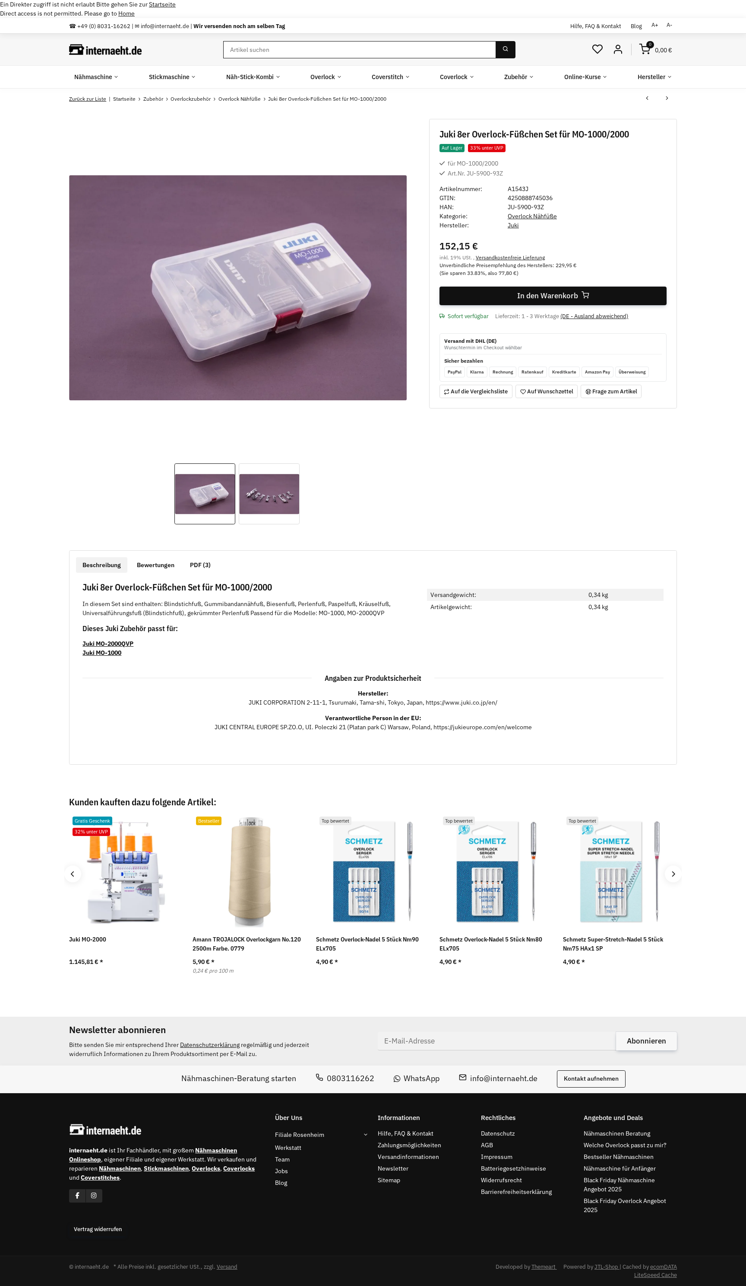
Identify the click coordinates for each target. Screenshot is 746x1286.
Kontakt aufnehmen (591, 1079)
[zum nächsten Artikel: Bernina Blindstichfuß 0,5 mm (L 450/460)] (667, 99)
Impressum (496, 1157)
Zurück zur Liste (87, 99)
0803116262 (350, 1079)
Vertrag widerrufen (98, 1229)
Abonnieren (646, 1041)
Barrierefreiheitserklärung (516, 1192)
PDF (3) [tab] (200, 565)
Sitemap (389, 1180)
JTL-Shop (607, 1266)
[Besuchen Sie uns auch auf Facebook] (77, 1196)
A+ (654, 25)
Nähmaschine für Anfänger (620, 1168)
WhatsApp (421, 1079)
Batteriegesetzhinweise (513, 1168)
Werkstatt (288, 1148)
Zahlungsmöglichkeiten (409, 1145)
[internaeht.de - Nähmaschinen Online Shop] (105, 49)
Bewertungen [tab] (155, 565)
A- (669, 25)
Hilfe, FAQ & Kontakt (595, 26)
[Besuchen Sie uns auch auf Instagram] (93, 1196)
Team (282, 1159)
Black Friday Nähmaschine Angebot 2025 (619, 1184)
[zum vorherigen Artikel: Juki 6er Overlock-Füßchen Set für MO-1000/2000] (647, 99)
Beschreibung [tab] (101, 565)
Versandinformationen (408, 1157)
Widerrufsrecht (501, 1180)
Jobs (281, 1171)
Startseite (162, 4)
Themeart (544, 1266)
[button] (597, 49)
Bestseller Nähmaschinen (619, 1157)
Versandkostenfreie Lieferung (510, 257)
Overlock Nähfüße (532, 216)
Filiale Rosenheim (299, 1135)
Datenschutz (498, 1133)
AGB (487, 1145)
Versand (227, 1266)
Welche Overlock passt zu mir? (625, 1145)
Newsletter (393, 1168)
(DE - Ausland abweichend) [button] (594, 316)
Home (126, 13)
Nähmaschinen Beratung (617, 1133)
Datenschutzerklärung (210, 1045)
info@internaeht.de (503, 1079)
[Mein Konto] (617, 49)
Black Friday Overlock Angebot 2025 (625, 1205)
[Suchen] (505, 49)
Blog (636, 26)
